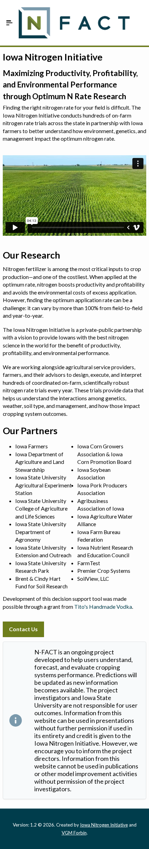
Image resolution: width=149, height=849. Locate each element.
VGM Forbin (74, 833)
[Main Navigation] (9, 23)
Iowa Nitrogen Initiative (104, 825)
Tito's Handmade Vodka (103, 606)
